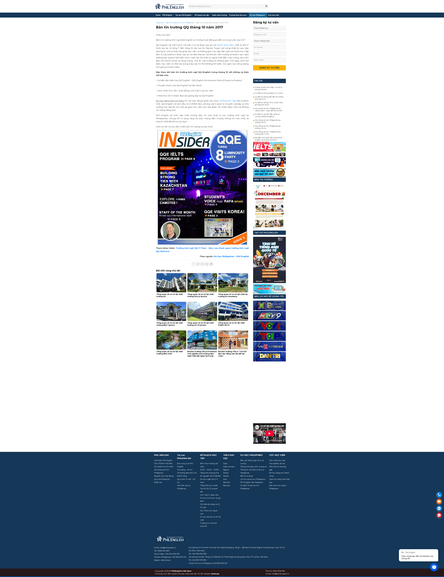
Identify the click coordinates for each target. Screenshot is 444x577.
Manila (226, 476)
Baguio (226, 470)
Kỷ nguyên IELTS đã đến (210, 476)
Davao (226, 473)
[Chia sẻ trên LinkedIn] (211, 264)
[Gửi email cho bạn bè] (202, 264)
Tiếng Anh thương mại (209, 473)
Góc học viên (273, 15)
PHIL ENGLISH (161, 455)
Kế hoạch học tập (202, 15)
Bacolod (226, 482)
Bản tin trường (172, 23)
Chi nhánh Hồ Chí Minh (163, 467)
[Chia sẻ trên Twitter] (198, 264)
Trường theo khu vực (237, 15)
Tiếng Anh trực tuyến (209, 485)
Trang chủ (160, 23)
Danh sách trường (219, 15)
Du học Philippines (257, 15)
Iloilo (225, 479)
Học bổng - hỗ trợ (184, 470)
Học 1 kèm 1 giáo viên (209, 495)
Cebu (225, 463)
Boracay (226, 485)
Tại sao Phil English (183, 15)
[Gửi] (266, 6)
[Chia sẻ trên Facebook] (194, 264)
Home (158, 15)
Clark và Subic (229, 467)
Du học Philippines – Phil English (231, 256)
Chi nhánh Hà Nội (163, 463)
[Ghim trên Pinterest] (207, 264)
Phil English (167, 15)
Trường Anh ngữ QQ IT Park (191, 248)
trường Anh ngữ (227, 101)
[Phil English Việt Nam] (169, 6)
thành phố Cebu (225, 45)
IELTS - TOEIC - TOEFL (209, 470)
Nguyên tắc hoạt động (163, 476)
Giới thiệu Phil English (163, 460)
